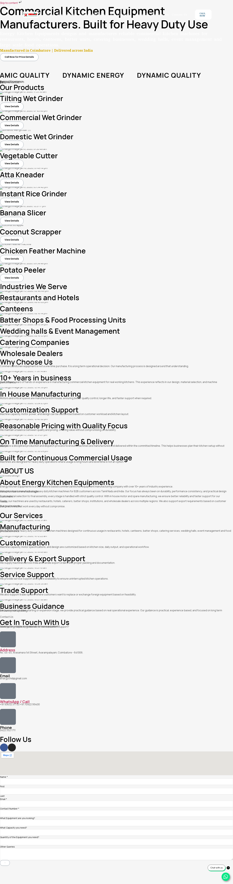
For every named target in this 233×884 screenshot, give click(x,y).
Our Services (160, 14)
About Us (141, 14)
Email (3, 799)
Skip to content (9, 3)
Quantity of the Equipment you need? (19, 837)
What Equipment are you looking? (17, 818)
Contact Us (179, 14)
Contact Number (9, 808)
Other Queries (7, 846)
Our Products (66, 14)
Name (4, 776)
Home (50, 14)
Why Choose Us (121, 14)
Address (7, 649)
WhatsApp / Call (15, 701)
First (2, 786)
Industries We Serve (93, 14)
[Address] (8, 639)
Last (2, 795)
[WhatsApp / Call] (8, 691)
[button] (203, 15)
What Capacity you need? (13, 827)
